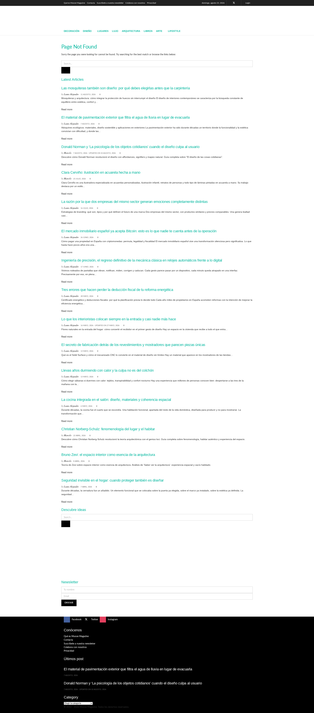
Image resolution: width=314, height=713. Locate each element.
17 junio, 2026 (87, 267)
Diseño (87, 31)
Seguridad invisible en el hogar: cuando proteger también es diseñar (112, 480)
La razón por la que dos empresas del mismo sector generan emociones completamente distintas (134, 202)
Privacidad (151, 3)
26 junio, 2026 (87, 237)
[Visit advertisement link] (157, 551)
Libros (148, 31)
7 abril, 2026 (86, 487)
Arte (159, 31)
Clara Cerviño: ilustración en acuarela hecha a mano (100, 172)
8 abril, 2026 (79, 461)
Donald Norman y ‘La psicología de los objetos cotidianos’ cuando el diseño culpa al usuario (130, 147)
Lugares (102, 31)
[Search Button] (249, 31)
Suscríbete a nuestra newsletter (110, 3)
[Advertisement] (190, 15)
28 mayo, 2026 (87, 296)
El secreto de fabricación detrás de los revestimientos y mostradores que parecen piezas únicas (133, 345)
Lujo (115, 31)
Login (247, 3)
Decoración (71, 31)
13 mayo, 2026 (87, 351)
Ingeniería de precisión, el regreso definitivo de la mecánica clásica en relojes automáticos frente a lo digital (141, 260)
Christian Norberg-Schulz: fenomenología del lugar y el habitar (108, 429)
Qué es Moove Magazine (74, 3)
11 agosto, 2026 (88, 94)
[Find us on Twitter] (234, 3)
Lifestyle (174, 31)
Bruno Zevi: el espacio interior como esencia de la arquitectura (108, 455)
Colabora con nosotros (135, 3)
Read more (66, 109)
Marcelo (67, 152)
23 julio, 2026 (79, 179)
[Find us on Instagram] (238, 3)
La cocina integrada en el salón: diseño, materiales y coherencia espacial (116, 400)
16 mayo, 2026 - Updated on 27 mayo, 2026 (100, 325)
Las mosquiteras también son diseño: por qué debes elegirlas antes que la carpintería (125, 88)
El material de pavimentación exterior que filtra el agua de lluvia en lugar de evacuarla (125, 117)
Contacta (91, 3)
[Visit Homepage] (87, 16)
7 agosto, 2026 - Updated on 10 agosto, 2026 (94, 153)
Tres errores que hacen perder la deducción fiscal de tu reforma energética (117, 290)
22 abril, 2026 (79, 435)
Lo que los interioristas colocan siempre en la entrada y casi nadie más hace (118, 319)
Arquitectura (131, 31)
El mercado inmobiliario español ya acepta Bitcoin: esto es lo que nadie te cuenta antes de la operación (139, 231)
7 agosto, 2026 (88, 124)
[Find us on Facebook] (229, 3)
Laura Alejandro (71, 94)
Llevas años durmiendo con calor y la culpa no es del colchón (107, 370)
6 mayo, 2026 (86, 406)
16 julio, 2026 (87, 208)
